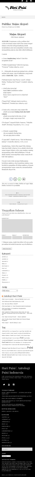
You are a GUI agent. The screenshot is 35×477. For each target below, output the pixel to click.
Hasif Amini (5, 342)
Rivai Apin (22, 350)
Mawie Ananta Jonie (13, 344)
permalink (17, 185)
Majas (16, 183)
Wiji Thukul (9, 357)
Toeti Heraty (25, 355)
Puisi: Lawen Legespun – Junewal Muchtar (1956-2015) (16, 299)
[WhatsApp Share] (19, 179)
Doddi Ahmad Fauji (6, 338)
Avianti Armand (13, 333)
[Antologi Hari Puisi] (17, 12)
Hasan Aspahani (28, 340)
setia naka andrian (13, 352)
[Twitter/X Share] (15, 179)
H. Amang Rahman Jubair (18, 340)
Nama (4, 235)
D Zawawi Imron (15, 338)
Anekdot (4, 259)
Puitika (21, 183)
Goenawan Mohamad (7, 340)
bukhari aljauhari (6, 335)
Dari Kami (4, 266)
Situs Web (26, 235)
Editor (18, 27)
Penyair (4, 275)
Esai (3, 268)
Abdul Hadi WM (5, 331)
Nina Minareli (14, 348)
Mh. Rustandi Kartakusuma (24, 344)
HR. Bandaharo (17, 342)
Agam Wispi (21, 331)
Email (14, 235)
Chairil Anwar (13, 335)
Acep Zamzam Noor (14, 331)
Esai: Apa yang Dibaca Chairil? (10, 303)
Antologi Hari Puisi (13, 296)
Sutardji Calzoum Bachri (8, 355)
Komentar (5, 218)
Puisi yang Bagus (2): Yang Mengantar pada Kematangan (16, 306)
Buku (3, 263)
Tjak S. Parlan (18, 355)
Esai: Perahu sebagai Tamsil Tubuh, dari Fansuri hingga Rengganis (16, 319)
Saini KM (27, 350)
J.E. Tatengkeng (24, 342)
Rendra (11, 350)
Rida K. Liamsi (17, 350)
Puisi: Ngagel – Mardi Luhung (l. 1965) (11, 322)
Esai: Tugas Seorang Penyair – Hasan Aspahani (14, 316)
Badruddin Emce (27, 333)
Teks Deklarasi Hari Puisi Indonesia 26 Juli (13, 301)
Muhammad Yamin (6, 348)
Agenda (4, 256)
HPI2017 (11, 342)
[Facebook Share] (11, 179)
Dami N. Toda (20, 335)
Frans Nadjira (27, 338)
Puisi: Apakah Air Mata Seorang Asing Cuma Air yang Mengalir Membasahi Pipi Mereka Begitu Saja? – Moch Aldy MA (17, 313)
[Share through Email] (23, 179)
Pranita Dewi (24, 348)
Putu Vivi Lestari (5, 350)
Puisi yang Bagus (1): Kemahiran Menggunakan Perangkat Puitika (14, 309)
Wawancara (5, 282)
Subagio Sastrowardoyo (24, 352)
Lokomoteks (5, 270)
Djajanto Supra (26, 335)
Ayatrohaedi (20, 333)
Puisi (3, 277)
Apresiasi (4, 261)
